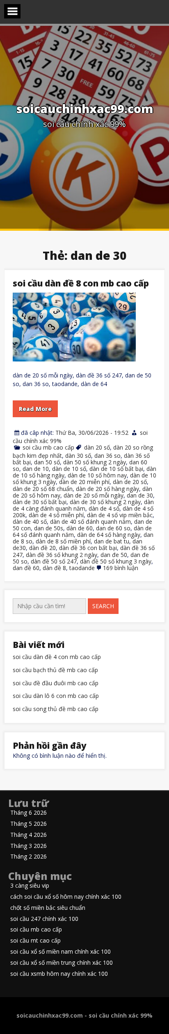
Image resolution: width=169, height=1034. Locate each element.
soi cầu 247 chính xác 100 (44, 919)
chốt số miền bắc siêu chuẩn (47, 907)
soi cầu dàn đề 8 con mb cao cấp (81, 283)
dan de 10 (36, 469)
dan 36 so (107, 455)
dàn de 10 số (69, 469)
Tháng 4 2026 (28, 835)
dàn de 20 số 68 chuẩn (43, 489)
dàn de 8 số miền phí (63, 541)
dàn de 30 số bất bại (39, 502)
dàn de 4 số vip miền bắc (120, 515)
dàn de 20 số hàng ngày (107, 489)
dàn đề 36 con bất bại (88, 548)
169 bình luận (120, 568)
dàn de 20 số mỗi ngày (93, 495)
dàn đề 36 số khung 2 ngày (61, 555)
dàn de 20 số (130, 482)
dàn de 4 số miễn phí (56, 515)
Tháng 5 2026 (28, 823)
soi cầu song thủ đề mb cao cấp (55, 709)
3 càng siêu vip (29, 885)
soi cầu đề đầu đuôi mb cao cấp (55, 683)
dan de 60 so (113, 528)
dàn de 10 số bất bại (116, 469)
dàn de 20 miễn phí (84, 482)
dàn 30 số (78, 455)
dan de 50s (48, 528)
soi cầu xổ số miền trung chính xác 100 (61, 962)
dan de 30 (140, 495)
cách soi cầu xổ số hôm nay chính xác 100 (65, 896)
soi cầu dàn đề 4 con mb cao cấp (57, 657)
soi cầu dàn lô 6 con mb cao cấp (56, 696)
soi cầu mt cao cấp (35, 940)
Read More (35, 409)
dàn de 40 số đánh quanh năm (90, 521)
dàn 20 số (97, 447)
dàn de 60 (79, 528)
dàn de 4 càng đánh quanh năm (83, 505)
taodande (82, 568)
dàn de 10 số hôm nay (97, 475)
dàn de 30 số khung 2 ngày (105, 502)
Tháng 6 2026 (28, 812)
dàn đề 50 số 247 (54, 561)
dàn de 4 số (104, 508)
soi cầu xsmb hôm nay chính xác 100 (59, 973)
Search (103, 606)
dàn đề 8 (54, 568)
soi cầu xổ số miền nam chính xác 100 (60, 951)
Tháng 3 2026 (28, 846)
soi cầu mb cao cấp (48, 447)
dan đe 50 (113, 555)
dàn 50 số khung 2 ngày (94, 462)
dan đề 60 (26, 568)
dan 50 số (47, 462)
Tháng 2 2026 (28, 856)
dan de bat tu (111, 541)
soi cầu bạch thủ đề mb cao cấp (55, 670)
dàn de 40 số (30, 521)
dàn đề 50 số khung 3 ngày (115, 561)
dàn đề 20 (42, 548)
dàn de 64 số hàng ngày (108, 535)
